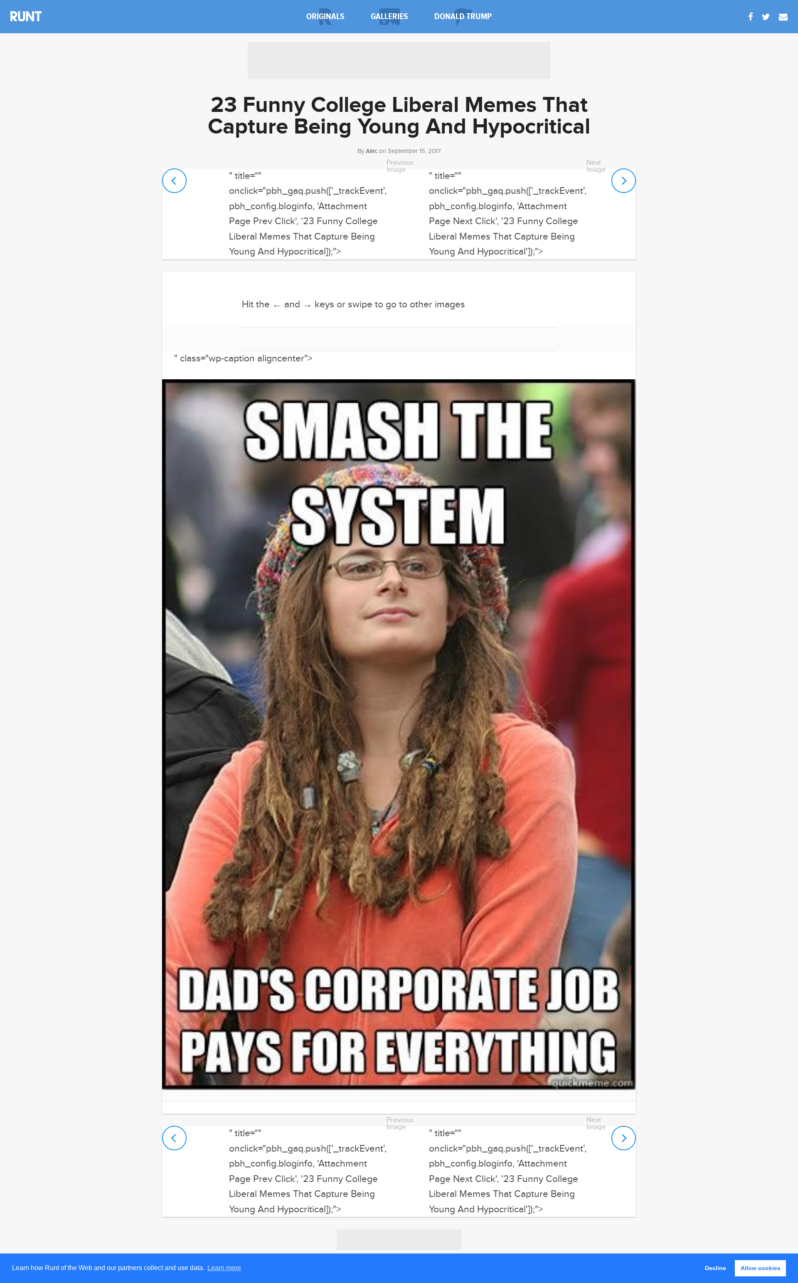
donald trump (463, 16)
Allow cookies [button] (761, 1268)
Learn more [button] (224, 1267)
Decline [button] (715, 1268)
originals (325, 16)
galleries (389, 16)
